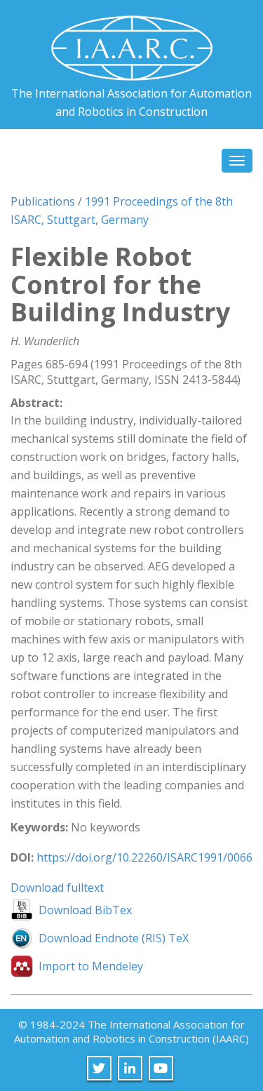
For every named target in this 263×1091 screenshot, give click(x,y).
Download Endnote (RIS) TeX (114, 938)
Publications (43, 201)
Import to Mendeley (91, 966)
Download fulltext (57, 887)
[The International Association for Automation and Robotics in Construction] (132, 42)
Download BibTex (85, 910)
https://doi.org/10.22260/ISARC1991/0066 (144, 857)
